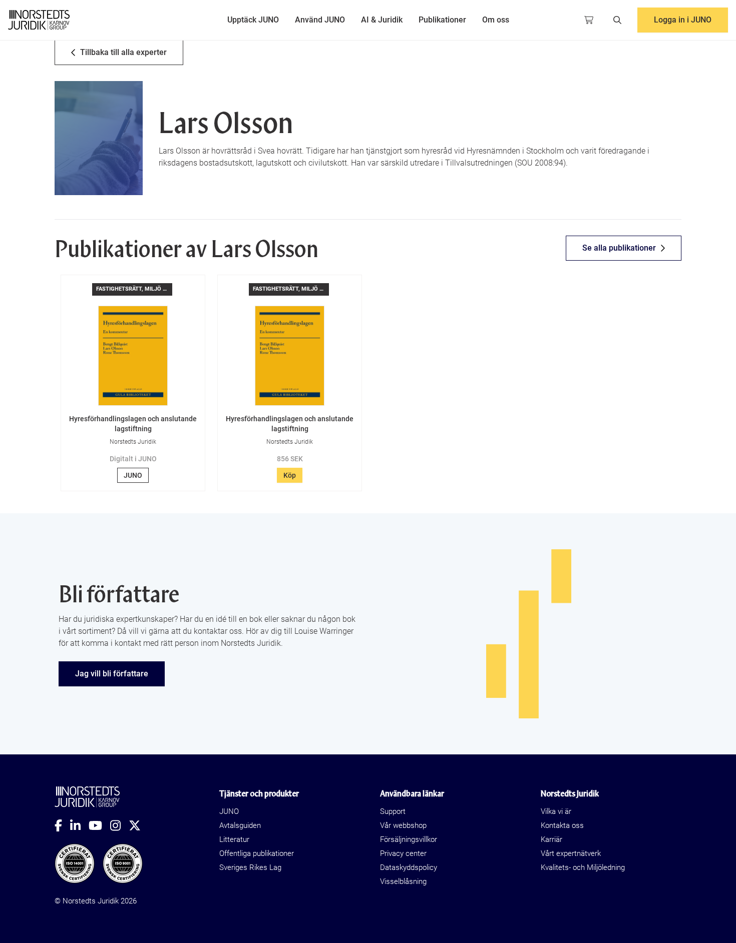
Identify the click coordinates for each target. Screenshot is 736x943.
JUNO (133, 475)
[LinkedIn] (79, 825)
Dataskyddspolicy (408, 867)
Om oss (495, 20)
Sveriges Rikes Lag (250, 867)
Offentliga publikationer (256, 853)
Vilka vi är (556, 811)
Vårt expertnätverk (571, 853)
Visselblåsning (403, 881)
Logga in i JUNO (682, 20)
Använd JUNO (320, 20)
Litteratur (234, 839)
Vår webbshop (403, 825)
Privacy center (403, 853)
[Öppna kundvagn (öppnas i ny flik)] (588, 20)
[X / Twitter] (139, 825)
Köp (289, 475)
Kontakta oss (562, 825)
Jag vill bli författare (111, 673)
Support (393, 811)
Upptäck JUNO (253, 20)
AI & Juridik (382, 20)
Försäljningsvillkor (408, 839)
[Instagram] (119, 825)
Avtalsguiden (240, 825)
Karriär (551, 839)
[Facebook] (62, 825)
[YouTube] (99, 825)
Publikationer (442, 20)
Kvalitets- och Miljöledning (583, 867)
